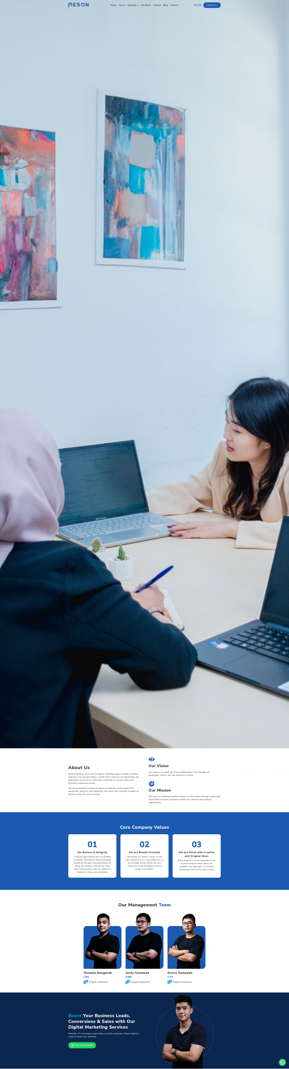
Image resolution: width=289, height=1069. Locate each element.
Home (113, 5)
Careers (157, 5)
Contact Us (212, 5)
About (122, 5)
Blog (165, 5)
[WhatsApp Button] (282, 1062)
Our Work (145, 5)
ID (195, 5)
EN (200, 5)
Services (132, 5)
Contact (174, 5)
